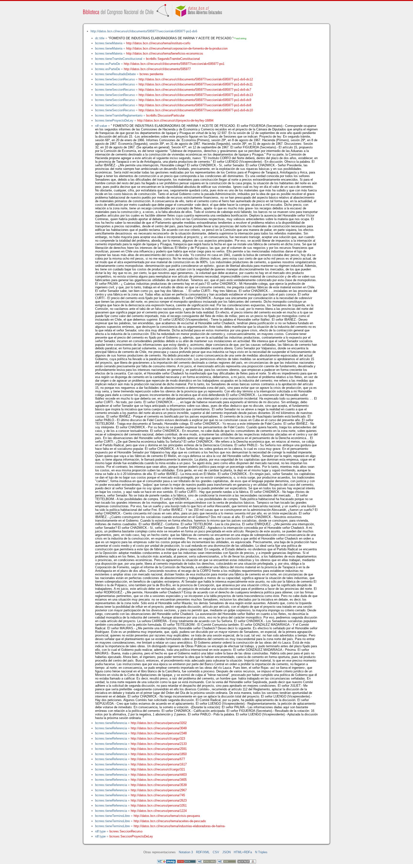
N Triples (261, 852)
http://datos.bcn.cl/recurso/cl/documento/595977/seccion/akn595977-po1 (174, 64)
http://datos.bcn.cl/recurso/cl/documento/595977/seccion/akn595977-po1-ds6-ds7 (195, 89)
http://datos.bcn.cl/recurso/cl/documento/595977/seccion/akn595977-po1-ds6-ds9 (195, 100)
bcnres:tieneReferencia (111, 723)
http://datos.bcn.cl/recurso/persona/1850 (159, 754)
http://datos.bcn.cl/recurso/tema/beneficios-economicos (164, 53)
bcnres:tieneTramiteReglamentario (118, 115)
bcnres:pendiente (151, 74)
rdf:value (101, 126)
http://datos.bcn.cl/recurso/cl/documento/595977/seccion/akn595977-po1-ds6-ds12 (196, 79)
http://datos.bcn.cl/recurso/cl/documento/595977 (157, 69)
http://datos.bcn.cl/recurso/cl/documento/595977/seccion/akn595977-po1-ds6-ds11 (196, 84)
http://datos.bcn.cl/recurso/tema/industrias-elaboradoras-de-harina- (179, 826)
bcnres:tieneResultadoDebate (115, 74)
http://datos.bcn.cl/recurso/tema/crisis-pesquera (167, 816)
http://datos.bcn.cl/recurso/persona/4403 (159, 774)
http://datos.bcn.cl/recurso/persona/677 (158, 759)
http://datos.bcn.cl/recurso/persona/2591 (159, 749)
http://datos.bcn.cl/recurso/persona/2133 (159, 744)
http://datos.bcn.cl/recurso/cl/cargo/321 (158, 769)
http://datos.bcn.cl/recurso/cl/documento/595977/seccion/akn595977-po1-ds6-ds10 (196, 110)
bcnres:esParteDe (107, 64)
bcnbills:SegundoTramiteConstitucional (173, 59)
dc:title (99, 38)
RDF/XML (203, 852)
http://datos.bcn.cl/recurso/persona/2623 (159, 800)
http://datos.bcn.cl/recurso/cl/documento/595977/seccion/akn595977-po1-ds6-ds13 (196, 95)
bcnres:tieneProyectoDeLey (114, 120)
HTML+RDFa (243, 852)
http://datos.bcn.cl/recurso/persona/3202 (159, 723)
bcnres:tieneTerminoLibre (112, 816)
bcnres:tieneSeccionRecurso (115, 79)
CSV (216, 852)
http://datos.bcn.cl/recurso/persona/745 (158, 795)
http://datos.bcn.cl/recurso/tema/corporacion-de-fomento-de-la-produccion (177, 48)
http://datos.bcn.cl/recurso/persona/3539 (159, 785)
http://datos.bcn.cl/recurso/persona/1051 (159, 805)
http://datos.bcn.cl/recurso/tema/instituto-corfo (158, 43)
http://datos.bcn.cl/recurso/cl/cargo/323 (158, 738)
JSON (226, 852)
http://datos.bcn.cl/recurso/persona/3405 (159, 779)
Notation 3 (186, 852)
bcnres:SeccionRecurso (125, 831)
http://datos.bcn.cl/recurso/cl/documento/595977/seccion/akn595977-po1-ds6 (144, 31)
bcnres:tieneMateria (108, 43)
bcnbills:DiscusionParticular (165, 115)
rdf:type (100, 831)
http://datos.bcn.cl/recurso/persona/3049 (159, 728)
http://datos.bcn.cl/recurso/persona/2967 (159, 790)
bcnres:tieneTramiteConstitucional (118, 59)
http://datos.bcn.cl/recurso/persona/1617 (159, 764)
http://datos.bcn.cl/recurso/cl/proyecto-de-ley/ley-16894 (175, 120)
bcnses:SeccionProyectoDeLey (131, 836)
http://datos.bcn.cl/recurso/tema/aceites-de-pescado (170, 821)
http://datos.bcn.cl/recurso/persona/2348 (159, 733)
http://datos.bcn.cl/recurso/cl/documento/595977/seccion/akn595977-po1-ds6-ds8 (195, 105)
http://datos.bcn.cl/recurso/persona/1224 (159, 811)
